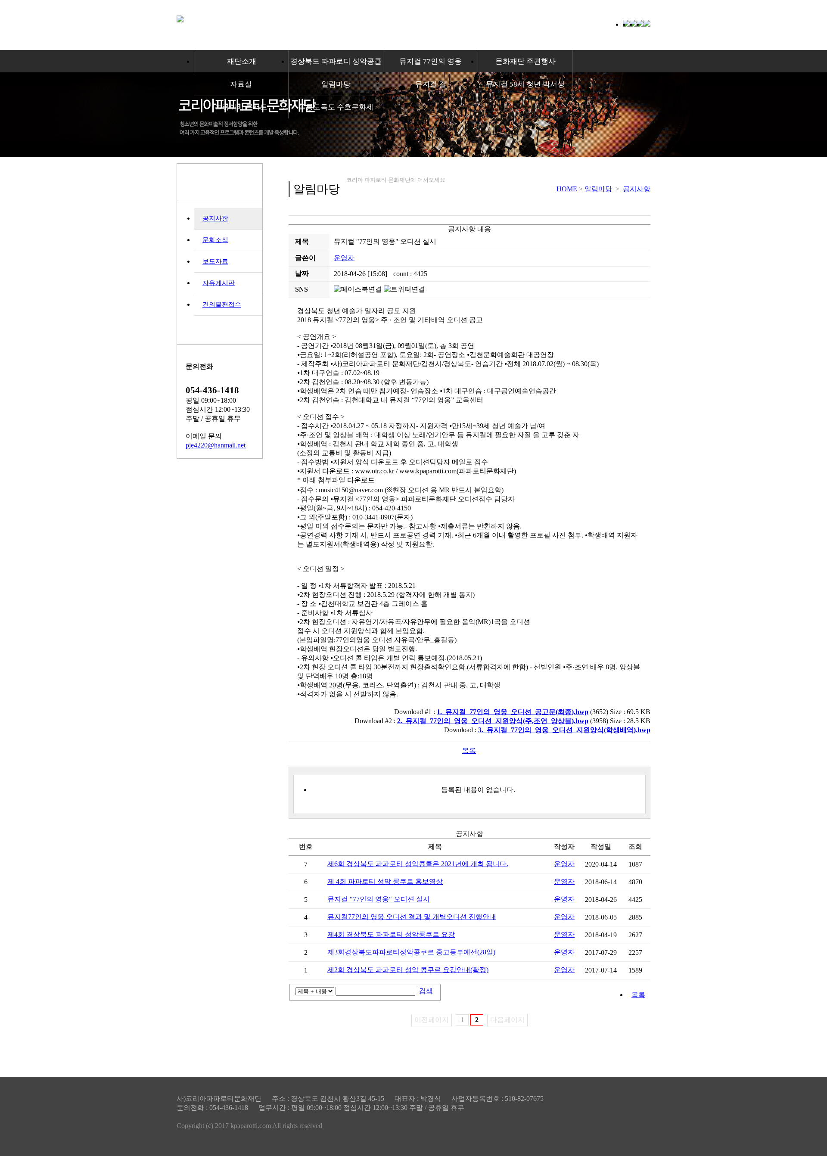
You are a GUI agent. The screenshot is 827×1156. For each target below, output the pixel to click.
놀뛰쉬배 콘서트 (241, 107)
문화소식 (215, 239)
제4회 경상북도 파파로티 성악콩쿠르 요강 (391, 934)
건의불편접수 (221, 304)
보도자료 (215, 261)
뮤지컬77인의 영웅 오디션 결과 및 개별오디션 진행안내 (411, 916)
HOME (567, 189)
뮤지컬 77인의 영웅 (430, 61)
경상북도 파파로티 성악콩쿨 (336, 61)
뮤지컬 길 (430, 84)
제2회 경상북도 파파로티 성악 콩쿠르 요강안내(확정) (407, 969)
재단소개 (241, 61)
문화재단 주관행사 (525, 61)
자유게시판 (218, 283)
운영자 (344, 257)
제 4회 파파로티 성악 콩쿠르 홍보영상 (385, 881)
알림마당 (336, 84)
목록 (469, 750)
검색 (426, 990)
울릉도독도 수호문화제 (335, 107)
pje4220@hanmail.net (216, 445)
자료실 (241, 84)
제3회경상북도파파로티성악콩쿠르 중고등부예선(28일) (411, 952)
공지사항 (215, 218)
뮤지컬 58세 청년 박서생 (525, 84)
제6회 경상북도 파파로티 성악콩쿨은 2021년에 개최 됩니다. (417, 863)
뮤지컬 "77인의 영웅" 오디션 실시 (378, 899)
